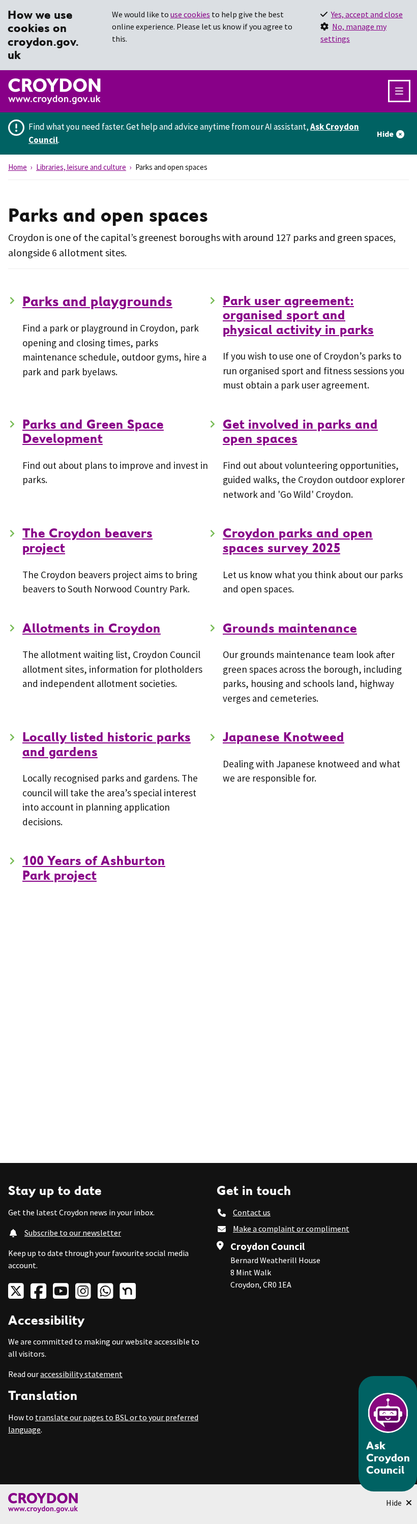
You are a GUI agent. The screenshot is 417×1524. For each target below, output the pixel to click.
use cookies (190, 14)
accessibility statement (81, 1374)
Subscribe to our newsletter (72, 1233)
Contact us (252, 1212)
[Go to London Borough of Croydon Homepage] (208, 1502)
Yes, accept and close (367, 14)
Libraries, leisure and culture (81, 167)
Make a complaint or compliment (291, 1228)
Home (17, 167)
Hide (385, 134)
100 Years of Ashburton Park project (93, 868)
